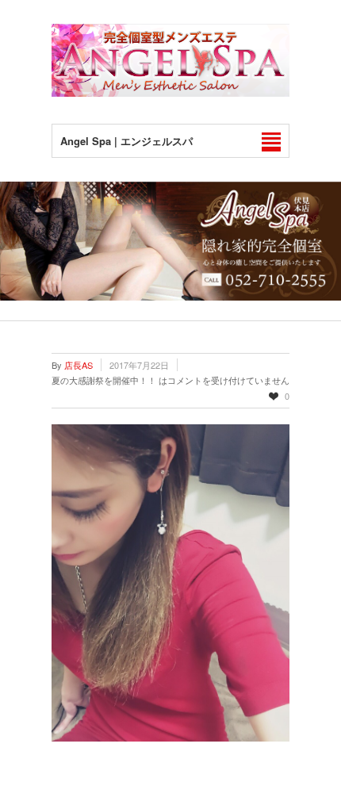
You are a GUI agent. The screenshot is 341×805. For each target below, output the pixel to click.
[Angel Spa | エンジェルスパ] (170, 92)
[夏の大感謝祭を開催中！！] (170, 583)
